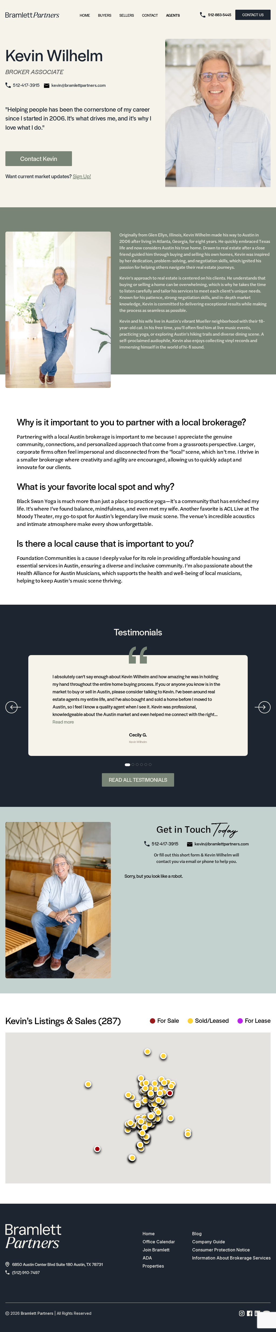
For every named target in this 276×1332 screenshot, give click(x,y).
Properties (153, 1266)
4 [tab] (141, 764)
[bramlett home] (32, 15)
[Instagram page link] (242, 1313)
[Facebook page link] (250, 1313)
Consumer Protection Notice (221, 1249)
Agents (173, 15)
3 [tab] (137, 764)
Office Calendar (159, 1241)
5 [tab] (146, 764)
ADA (147, 1258)
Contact (150, 15)
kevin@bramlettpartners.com (78, 85)
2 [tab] (133, 764)
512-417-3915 (26, 85)
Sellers (126, 15)
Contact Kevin (38, 158)
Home (85, 15)
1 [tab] (127, 764)
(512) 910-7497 (26, 1272)
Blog (197, 1233)
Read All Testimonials (138, 779)
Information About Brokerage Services (231, 1258)
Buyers (104, 15)
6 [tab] (150, 764)
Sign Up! (82, 176)
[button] (88, 1084)
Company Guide (208, 1241)
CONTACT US (253, 14)
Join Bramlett (156, 1249)
